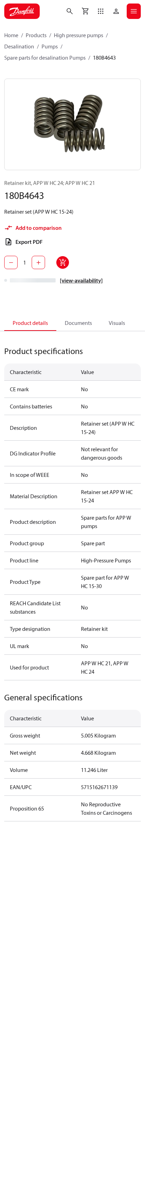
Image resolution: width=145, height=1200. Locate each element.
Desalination (19, 46)
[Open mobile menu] (134, 11)
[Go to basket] (85, 11)
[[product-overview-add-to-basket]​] (62, 262)
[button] (100, 11)
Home (11, 35)
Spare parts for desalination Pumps (45, 57)
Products (36, 35)
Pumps (50, 46)
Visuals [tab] (117, 322)
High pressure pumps (78, 35)
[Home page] (22, 11)
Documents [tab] (78, 322)
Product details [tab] (30, 322)
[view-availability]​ (81, 280)
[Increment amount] (38, 262)
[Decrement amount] (11, 262)
